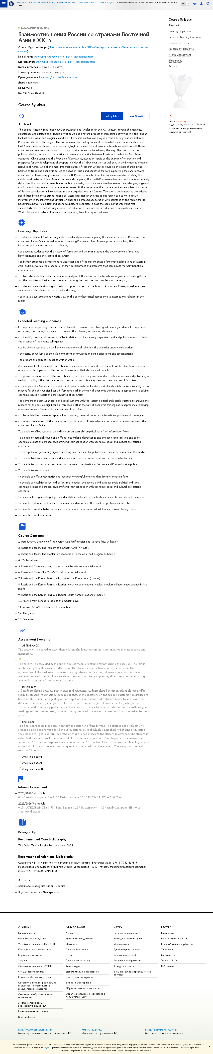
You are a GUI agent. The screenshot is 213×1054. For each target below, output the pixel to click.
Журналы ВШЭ (169, 960)
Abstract (174, 25)
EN (188, 3)
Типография (167, 949)
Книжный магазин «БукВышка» (177, 944)
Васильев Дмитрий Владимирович (58, 77)
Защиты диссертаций (125, 955)
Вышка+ (70, 955)
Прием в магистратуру (78, 960)
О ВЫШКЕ (24, 927)
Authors (173, 66)
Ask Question (137, 116)
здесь (185, 1044)
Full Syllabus (112, 116)
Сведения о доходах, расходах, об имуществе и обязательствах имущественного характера (37, 985)
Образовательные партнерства (83, 988)
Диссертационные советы (128, 949)
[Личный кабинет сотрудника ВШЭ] (201, 3)
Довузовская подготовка (79, 938)
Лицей (69, 932)
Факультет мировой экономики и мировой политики (64, 56)
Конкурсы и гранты (124, 966)
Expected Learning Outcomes (186, 37)
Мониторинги (121, 944)
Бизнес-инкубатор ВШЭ (78, 982)
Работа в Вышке (26, 1016)
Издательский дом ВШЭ (174, 938)
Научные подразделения (127, 932)
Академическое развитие (127, 960)
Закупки (22, 960)
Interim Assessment (180, 55)
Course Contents (179, 43)
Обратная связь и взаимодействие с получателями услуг (85, 995)
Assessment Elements (181, 49)
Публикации (167, 966)
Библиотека (167, 932)
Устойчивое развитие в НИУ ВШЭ (36, 944)
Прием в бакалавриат (77, 949)
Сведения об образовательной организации (35, 996)
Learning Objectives (180, 31)
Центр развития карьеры (79, 977)
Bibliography (175, 60)
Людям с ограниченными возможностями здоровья (32, 1004)
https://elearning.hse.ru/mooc (161, 1029)
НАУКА (118, 927)
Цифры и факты (26, 932)
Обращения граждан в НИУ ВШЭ (35, 966)
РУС (183, 3)
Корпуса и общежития (30, 955)
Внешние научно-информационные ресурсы (132, 973)
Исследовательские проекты (129, 938)
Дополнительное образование (83, 971)
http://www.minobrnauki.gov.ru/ (35, 1029)
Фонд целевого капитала (32, 971)
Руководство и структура (32, 938)
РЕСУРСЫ (167, 927)
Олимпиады (72, 944)
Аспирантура (73, 966)
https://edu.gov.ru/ (92, 1029)
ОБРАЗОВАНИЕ (75, 927)
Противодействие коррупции (34, 977)
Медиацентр (168, 955)
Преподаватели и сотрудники (34, 949)
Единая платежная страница (33, 1011)
